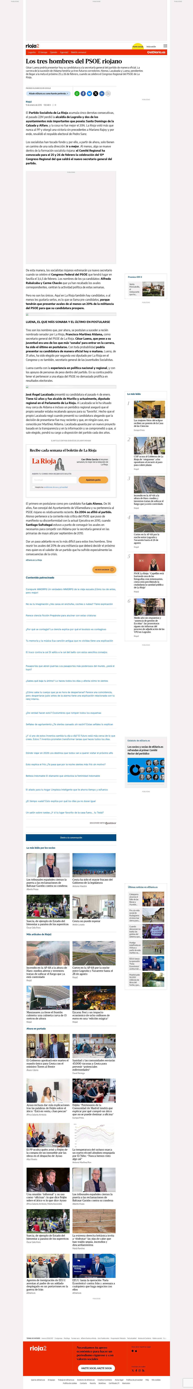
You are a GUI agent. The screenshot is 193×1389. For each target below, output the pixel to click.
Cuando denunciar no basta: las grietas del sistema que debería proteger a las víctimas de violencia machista (135, 931)
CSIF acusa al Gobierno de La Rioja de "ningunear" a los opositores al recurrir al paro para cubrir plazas (148, 460)
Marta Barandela (55, 1204)
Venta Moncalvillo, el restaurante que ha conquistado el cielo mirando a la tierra (134, 289)
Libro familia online (103, 1338)
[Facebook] (83, 93)
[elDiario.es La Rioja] (49, 1348)
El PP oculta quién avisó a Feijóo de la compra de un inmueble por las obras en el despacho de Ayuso (47, 1153)
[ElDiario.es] (156, 52)
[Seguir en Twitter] (133, 1370)
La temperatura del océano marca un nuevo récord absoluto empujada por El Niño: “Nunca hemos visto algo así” (93, 1154)
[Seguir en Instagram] (139, 1370)
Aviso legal (119, 1380)
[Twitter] (95, 93)
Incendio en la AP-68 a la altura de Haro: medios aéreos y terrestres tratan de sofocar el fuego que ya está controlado (47, 972)
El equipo (51, 1380)
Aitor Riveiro (32, 1159)
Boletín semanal (78, 52)
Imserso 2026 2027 (47, 1338)
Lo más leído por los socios (41, 847)
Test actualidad (131, 1338)
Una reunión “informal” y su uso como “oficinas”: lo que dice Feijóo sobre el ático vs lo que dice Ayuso (47, 1197)
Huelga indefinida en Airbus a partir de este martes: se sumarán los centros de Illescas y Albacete (135, 947)
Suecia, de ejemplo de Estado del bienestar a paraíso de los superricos (48, 922)
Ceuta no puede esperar (86, 921)
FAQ (147, 1380)
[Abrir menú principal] (165, 46)
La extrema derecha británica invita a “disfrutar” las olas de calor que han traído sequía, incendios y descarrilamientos (93, 1240)
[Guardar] (108, 93)
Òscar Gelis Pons (34, 927)
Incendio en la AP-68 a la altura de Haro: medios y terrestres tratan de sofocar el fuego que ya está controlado (148, 499)
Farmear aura (75, 1338)
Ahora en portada (36, 1028)
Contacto (83, 1383)
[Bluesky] (89, 93)
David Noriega (78, 1073)
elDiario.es (31, 1293)
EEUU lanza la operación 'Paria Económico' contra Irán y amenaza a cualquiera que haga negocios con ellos (93, 1284)
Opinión (53, 52)
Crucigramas (58, 1338)
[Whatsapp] (77, 93)
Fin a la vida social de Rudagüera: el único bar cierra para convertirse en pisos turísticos (134, 915)
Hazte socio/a (138, 47)
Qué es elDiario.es (38, 1380)
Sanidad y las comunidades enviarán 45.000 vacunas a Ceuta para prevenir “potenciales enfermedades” (93, 1065)
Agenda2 (64, 52)
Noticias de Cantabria (144, 1338)
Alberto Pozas (32, 889)
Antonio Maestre (79, 886)
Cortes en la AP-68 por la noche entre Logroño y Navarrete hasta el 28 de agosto (92, 971)
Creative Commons (105, 1380)
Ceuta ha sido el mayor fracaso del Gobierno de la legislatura (92, 881)
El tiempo (42, 52)
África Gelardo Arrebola (36, 1114)
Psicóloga (67, 1338)
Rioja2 (29, 102)
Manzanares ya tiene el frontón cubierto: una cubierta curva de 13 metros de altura (47, 1015)
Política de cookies (70, 1383)
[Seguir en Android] (133, 1351)
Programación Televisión (118, 1338)
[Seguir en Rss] (143, 1370)
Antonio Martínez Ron (81, 1162)
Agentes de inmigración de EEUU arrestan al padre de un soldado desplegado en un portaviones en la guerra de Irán (47, 1284)
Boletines (102, 1383)
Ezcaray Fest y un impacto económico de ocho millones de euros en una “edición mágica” (91, 1015)
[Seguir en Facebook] (136, 1370)
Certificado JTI (114, 1383)
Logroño (32, 52)
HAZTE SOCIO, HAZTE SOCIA (96, 1368)
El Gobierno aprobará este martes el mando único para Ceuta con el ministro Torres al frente (48, 1063)
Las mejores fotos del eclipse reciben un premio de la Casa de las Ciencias (148, 423)
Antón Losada (78, 924)
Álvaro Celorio (32, 1070)
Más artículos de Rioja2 (39, 934)
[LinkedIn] (101, 93)
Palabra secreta (157, 1338)
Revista (93, 1383)
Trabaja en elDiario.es (66, 1380)
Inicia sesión (151, 47)
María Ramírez (78, 1248)
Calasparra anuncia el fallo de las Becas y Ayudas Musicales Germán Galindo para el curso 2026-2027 (134, 899)
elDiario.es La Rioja (34, 560)
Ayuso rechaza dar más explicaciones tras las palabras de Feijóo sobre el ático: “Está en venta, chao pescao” (48, 1108)
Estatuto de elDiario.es (86, 1380)
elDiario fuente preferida (88, 1338)
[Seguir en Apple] (136, 1351)
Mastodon (126, 1383)
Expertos (166, 1338)
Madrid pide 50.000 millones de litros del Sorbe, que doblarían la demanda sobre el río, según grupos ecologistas (134, 980)
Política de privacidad (134, 1380)
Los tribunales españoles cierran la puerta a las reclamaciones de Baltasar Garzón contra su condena (47, 882)
